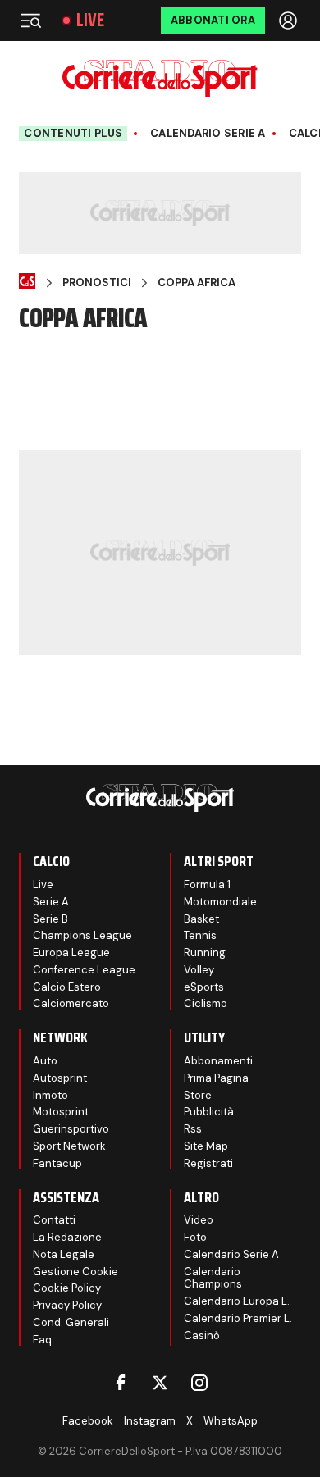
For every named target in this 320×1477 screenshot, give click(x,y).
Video (198, 1220)
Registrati (208, 1163)
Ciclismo (205, 1003)
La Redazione (67, 1237)
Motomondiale (220, 902)
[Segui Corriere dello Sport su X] (160, 1383)
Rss (193, 1129)
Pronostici (96, 282)
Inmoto (50, 1095)
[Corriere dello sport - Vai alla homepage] (159, 78)
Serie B (50, 919)
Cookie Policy (67, 1288)
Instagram (150, 1421)
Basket (201, 919)
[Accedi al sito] (289, 20)
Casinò (202, 1336)
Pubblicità (209, 1112)
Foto (195, 1237)
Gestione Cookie (75, 1272)
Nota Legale (63, 1254)
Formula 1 (207, 884)
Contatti (54, 1220)
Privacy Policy (67, 1305)
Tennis (200, 935)
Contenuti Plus (73, 133)
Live (90, 20)
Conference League (84, 970)
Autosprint (60, 1078)
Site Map (206, 1146)
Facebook (87, 1421)
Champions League (82, 935)
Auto (45, 1061)
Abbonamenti (218, 1061)
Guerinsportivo (71, 1129)
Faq (42, 1340)
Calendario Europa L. (237, 1301)
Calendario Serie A (208, 133)
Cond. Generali (71, 1322)
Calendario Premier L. (238, 1318)
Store (198, 1095)
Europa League (71, 953)
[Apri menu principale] (30, 20)
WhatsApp (230, 1421)
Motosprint (61, 1112)
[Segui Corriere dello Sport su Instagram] (199, 1383)
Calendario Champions (213, 1278)
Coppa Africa (196, 282)
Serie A (51, 902)
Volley (199, 970)
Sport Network (69, 1146)
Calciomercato (71, 1003)
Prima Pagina (216, 1078)
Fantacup (57, 1163)
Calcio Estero (67, 987)
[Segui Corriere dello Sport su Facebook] (120, 1383)
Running (205, 953)
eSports (204, 987)
